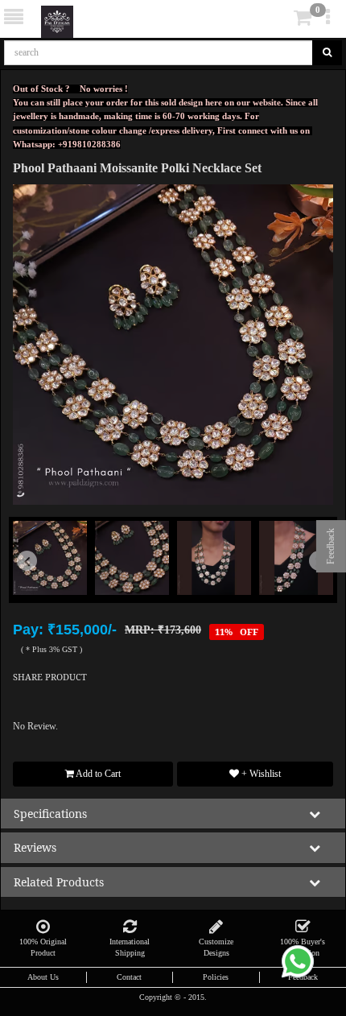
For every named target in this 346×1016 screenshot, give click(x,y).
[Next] (309, 584)
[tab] (280, 18)
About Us (43, 977)
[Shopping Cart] (278, 21)
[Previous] (37, 584)
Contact (129, 977)
